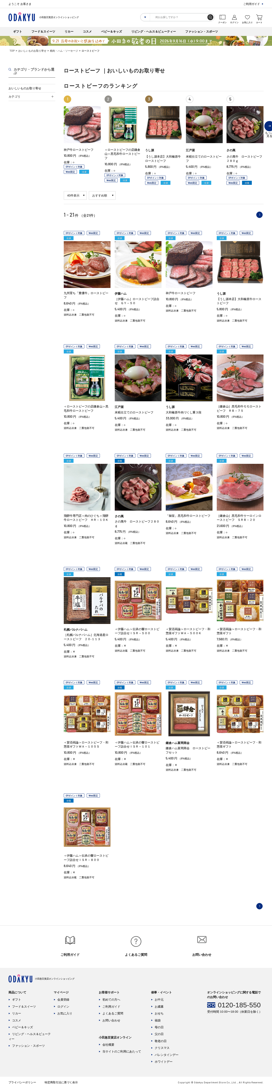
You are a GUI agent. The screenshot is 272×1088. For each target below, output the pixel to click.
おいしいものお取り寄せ (32, 50)
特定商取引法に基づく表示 (61, 1082)
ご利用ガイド (251, 4)
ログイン (63, 1006)
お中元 (159, 999)
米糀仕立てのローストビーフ (134, 412)
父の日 (159, 1034)
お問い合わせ (111, 1020)
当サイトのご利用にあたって (121, 1051)
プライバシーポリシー (22, 1082)
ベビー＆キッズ (111, 31)
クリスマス (162, 1048)
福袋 (158, 1020)
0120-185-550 (239, 1005)
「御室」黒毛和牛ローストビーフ (188, 515)
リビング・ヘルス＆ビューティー (153, 31)
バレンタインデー (166, 1055)
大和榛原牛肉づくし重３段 (183, 412)
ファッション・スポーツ (201, 31)
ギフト (17, 31)
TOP (12, 50)
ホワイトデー (164, 1061)
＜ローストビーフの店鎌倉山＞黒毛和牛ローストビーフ (122, 154)
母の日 (159, 1027)
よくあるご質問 (112, 1013)
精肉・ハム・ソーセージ (64, 50)
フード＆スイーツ (43, 31)
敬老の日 (161, 1041)
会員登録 (63, 999)
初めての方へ (111, 999)
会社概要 (108, 1044)
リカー (69, 31)
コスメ (87, 31)
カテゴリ (14, 96)
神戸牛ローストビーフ (79, 149)
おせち (159, 1013)
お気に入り (64, 1013)
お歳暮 (159, 1006)
